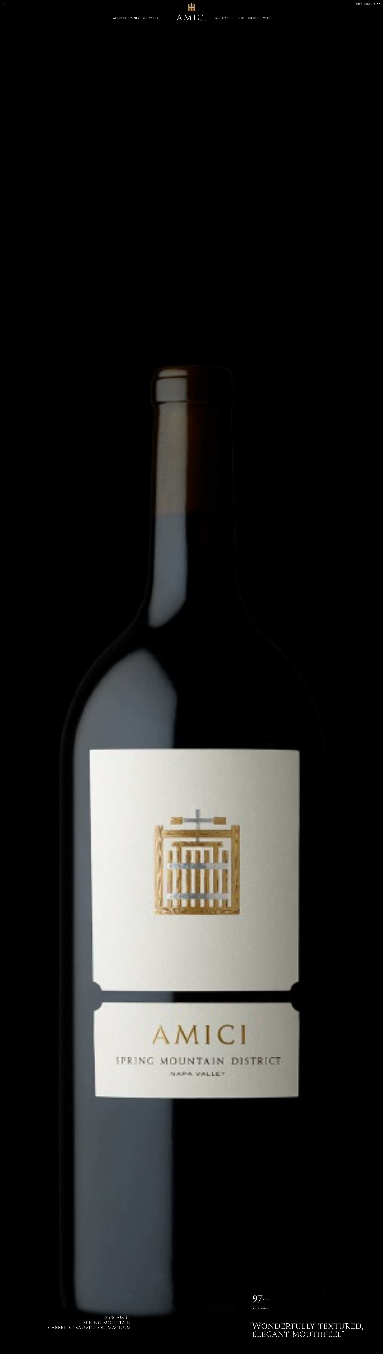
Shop (359, 4)
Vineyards (150, 18)
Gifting (254, 18)
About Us (120, 18)
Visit (266, 18)
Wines (134, 18)
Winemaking (224, 18)
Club (241, 18)
